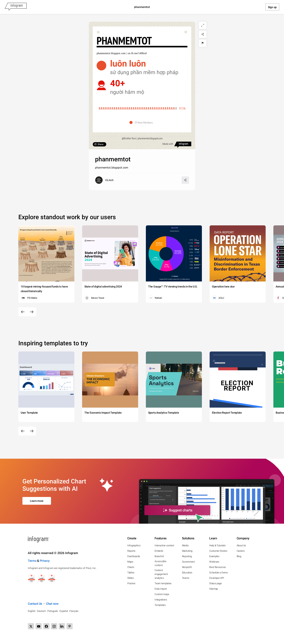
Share (100, 144)
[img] (137, 108)
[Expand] (202, 25)
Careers (241, 550)
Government (188, 561)
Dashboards (133, 556)
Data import (161, 588)
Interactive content (164, 545)
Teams (185, 577)
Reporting (187, 556)
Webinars (214, 561)
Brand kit (159, 556)
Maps (130, 561)
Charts (130, 567)
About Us (241, 545)
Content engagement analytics (161, 574)
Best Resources (217, 567)
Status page (215, 583)
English (31, 611)
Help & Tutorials (217, 545)
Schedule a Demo (218, 572)
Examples (214, 556)
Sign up (272, 7)
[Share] (202, 34)
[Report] (202, 43)
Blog (239, 556)
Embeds (159, 550)
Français (73, 611)
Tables (130, 572)
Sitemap (213, 588)
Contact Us (35, 604)
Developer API (216, 577)
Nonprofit (187, 567)
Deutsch (41, 611)
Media (185, 545)
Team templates (163, 583)
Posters (131, 583)
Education (187, 572)
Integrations (161, 599)
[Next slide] (31, 312)
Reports (131, 550)
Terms (32, 561)
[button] (142, 122)
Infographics (133, 545)
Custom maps (162, 594)
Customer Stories (218, 550)
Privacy (45, 561)
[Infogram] (16, 7)
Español (64, 611)
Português (52, 611)
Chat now (52, 604)
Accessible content (160, 563)
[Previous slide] (22, 312)
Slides (130, 577)
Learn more (36, 500)
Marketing (187, 550)
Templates (160, 605)
